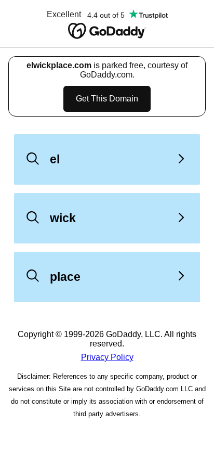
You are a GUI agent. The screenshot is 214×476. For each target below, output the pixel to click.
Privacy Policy (107, 357)
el (55, 159)
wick (63, 218)
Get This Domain (107, 98)
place (65, 277)
